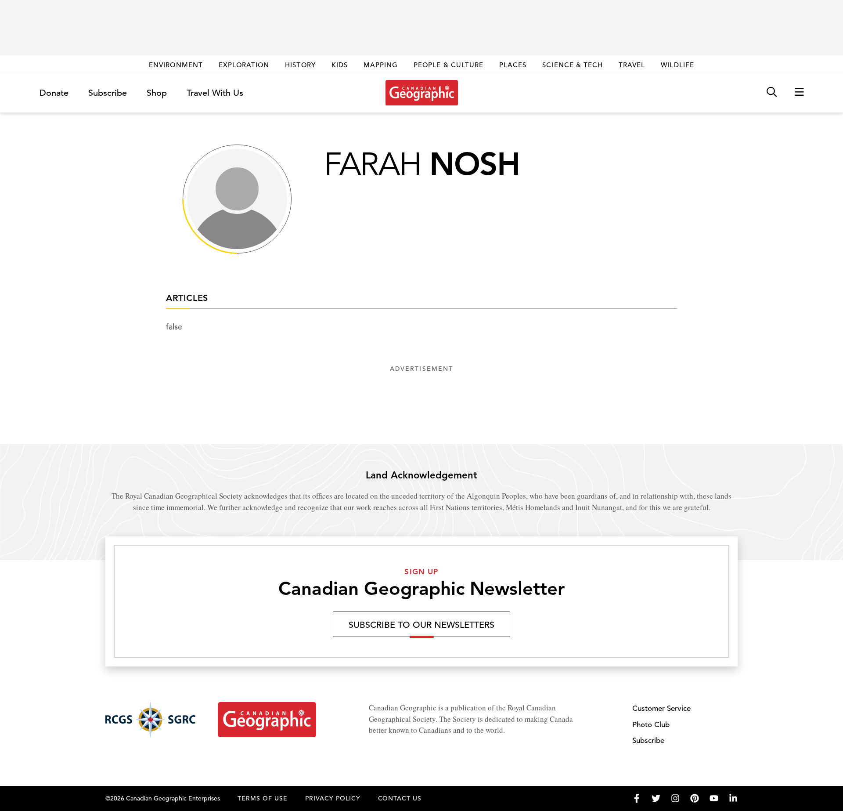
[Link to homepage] (421, 92)
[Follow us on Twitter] (656, 798)
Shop (157, 92)
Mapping (381, 65)
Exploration (244, 65)
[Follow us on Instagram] (675, 798)
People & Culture (448, 65)
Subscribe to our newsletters (421, 624)
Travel (632, 65)
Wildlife (677, 65)
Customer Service (661, 708)
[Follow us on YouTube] (714, 798)
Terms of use (263, 798)
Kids (339, 65)
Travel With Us (215, 93)
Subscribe (107, 92)
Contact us (400, 798)
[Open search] (772, 92)
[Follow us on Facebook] (636, 798)
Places (512, 65)
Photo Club (651, 724)
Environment (176, 65)
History (300, 65)
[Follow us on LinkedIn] (733, 798)
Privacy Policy (332, 798)
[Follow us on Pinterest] (694, 798)
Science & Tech (572, 65)
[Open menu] (799, 92)
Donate (54, 92)
